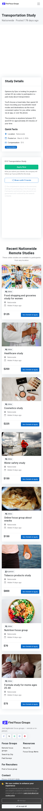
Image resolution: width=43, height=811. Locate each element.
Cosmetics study (13, 408)
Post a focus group (9, 769)
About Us (26, 748)
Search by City (7, 754)
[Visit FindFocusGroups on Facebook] (4, 736)
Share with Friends (22, 180)
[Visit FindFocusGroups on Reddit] (25, 736)
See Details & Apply (30, 315)
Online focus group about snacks (18, 519)
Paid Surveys (7, 758)
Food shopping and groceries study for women (20, 297)
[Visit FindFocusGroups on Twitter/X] (9, 736)
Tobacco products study (17, 575)
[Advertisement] (21, 47)
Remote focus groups (7, 749)
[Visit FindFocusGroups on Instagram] (20, 736)
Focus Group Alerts (30, 752)
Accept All (23, 806)
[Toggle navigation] (38, 4)
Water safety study (14, 463)
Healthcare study (13, 353)
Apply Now (21, 167)
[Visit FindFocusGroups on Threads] (14, 736)
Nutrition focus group (16, 630)
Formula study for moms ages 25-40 (20, 686)
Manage (22, 800)
